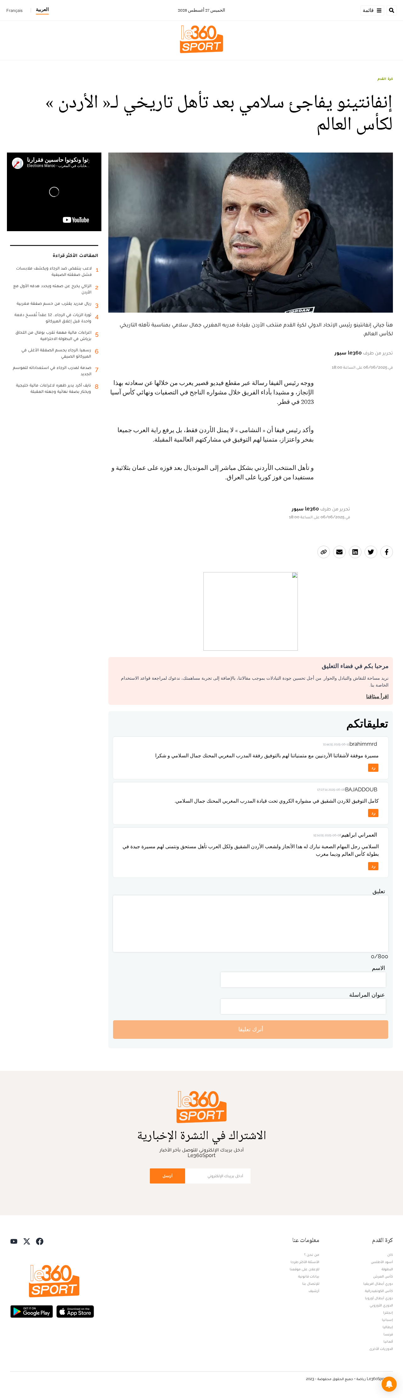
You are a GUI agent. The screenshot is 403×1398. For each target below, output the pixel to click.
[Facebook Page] (39, 1241)
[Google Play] (31, 1311)
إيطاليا (388, 1327)
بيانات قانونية (308, 1276)
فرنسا (388, 1334)
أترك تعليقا (250, 1029)
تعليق (378, 891)
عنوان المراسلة (367, 994)
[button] (389, 1384)
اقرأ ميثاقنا (377, 696)
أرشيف (314, 1291)
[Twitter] (27, 1241)
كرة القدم (385, 78)
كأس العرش (383, 1276)
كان (390, 1254)
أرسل (167, 1175)
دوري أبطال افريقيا (378, 1283)
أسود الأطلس (382, 1262)
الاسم (378, 968)
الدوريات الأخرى (381, 1348)
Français (14, 10)
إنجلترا (388, 1312)
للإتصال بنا (310, 1283)
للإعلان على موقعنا (304, 1269)
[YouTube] (14, 1241)
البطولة (387, 1269)
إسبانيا (387, 1319)
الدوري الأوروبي (381, 1305)
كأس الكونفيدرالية (379, 1291)
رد (373, 767)
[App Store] (75, 1311)
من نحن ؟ (311, 1254)
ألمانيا (388, 1341)
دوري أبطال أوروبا (379, 1298)
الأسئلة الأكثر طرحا (305, 1262)
